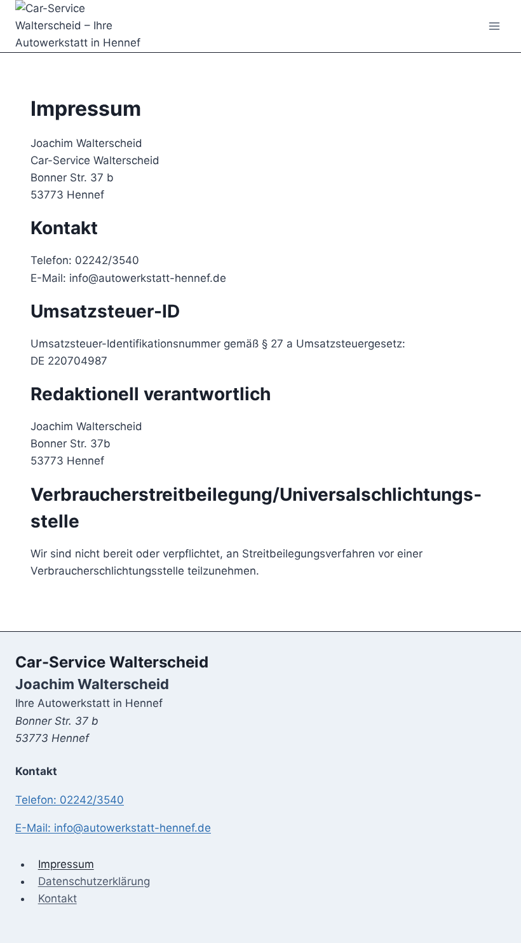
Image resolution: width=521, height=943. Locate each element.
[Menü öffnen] (494, 26)
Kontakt (57, 898)
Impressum (66, 864)
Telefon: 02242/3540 (69, 799)
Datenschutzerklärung (94, 881)
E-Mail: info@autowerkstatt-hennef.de (113, 827)
